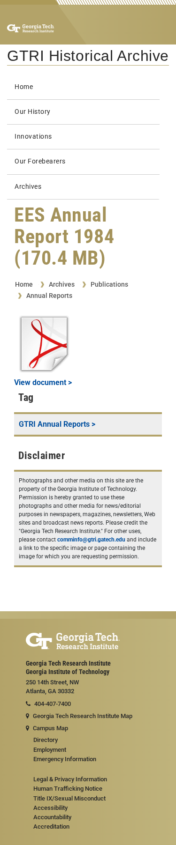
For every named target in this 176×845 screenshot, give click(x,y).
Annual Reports (49, 295)
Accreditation (51, 826)
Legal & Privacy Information (70, 779)
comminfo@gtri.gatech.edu (91, 539)
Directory (45, 739)
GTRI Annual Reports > (57, 424)
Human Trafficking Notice (67, 788)
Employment (49, 749)
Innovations (33, 137)
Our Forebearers (40, 161)
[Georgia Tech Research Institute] (30, 28)
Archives (28, 187)
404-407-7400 (52, 703)
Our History (33, 112)
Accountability (52, 817)
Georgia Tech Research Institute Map (82, 715)
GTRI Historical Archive (88, 55)
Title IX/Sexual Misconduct (69, 798)
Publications (109, 284)
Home (24, 87)
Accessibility (50, 807)
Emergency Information (64, 759)
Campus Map (50, 728)
